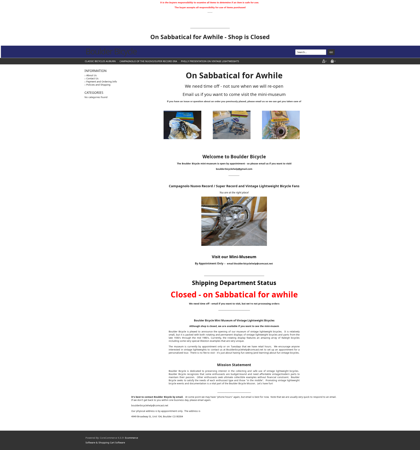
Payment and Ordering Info (101, 81)
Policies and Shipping (98, 84)
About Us (91, 75)
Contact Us (92, 78)
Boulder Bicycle (111, 51)
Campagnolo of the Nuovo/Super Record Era (148, 61)
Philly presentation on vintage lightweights (210, 61)
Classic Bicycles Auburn (100, 61)
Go (331, 52)
